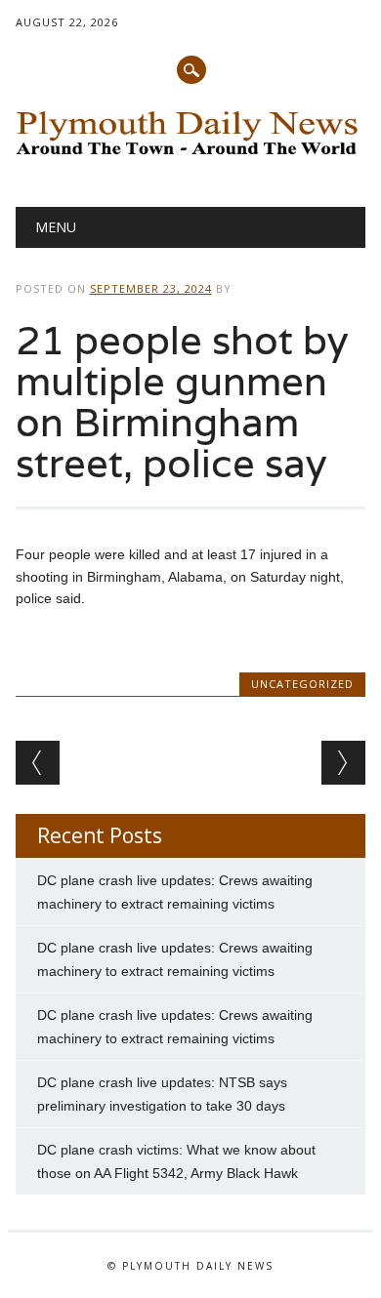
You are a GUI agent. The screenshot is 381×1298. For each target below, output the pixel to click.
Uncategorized (302, 683)
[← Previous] (38, 763)
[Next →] (343, 763)
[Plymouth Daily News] (191, 157)
